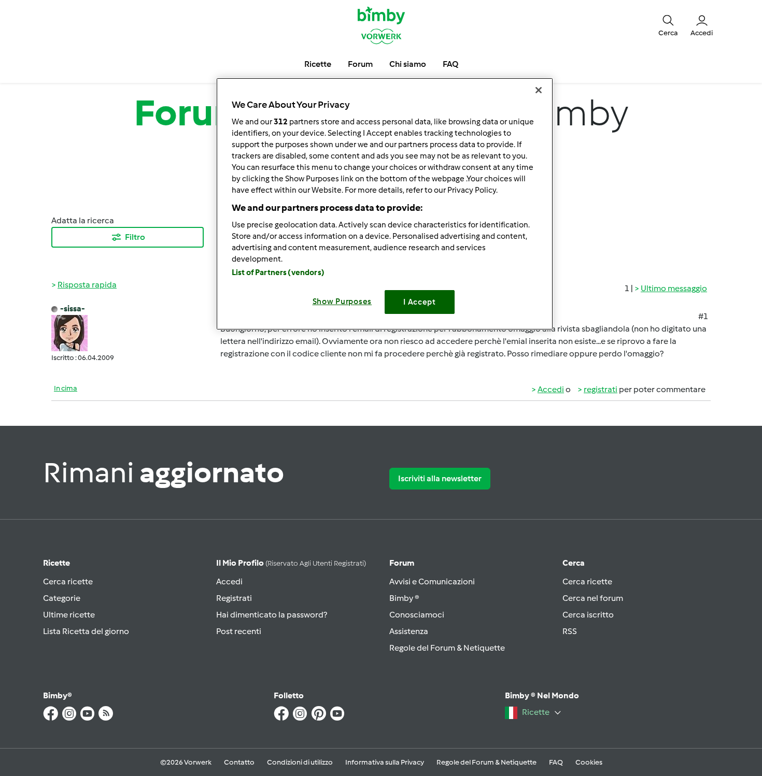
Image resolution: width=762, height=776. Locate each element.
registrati (600, 389)
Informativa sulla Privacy (384, 762)
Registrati (234, 598)
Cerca (573, 563)
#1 (703, 316)
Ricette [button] (317, 64)
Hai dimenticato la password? (271, 615)
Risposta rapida (87, 285)
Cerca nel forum (592, 598)
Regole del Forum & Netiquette (447, 648)
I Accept (419, 302)
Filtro (135, 237)
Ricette (56, 563)
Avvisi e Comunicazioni (432, 581)
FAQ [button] (450, 64)
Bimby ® (404, 598)
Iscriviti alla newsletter (440, 478)
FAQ (556, 762)
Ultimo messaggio (674, 288)
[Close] (538, 90)
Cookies (588, 762)
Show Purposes (342, 301)
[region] (384, 204)
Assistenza (408, 631)
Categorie (61, 598)
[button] (668, 25)
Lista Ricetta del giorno (86, 631)
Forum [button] (360, 64)
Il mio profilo (291, 563)
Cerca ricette (68, 581)
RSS (569, 631)
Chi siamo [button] (407, 64)
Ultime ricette (69, 615)
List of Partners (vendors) (278, 272)
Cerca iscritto (588, 615)
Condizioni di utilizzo (300, 762)
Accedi (551, 389)
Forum (401, 563)
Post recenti (238, 631)
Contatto (239, 762)
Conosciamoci (416, 615)
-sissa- (72, 308)
